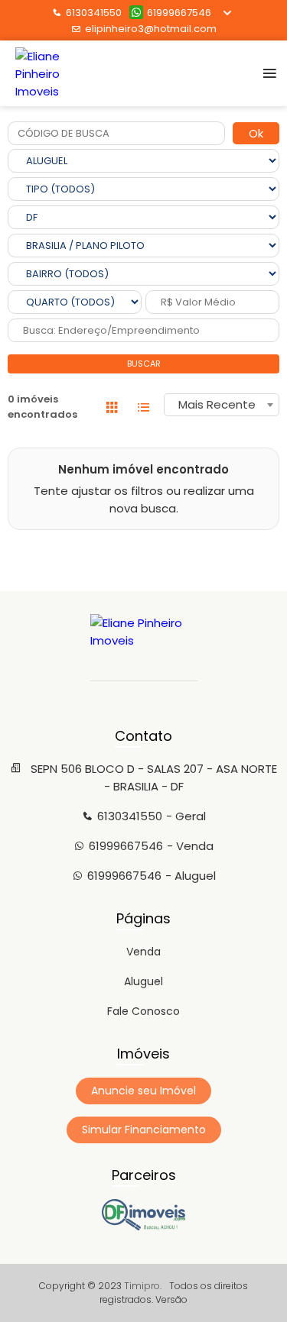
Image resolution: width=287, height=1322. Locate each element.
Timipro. (142, 1285)
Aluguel (143, 981)
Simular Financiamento (144, 1129)
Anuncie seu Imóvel (143, 1090)
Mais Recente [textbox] (217, 404)
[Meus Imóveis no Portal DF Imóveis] (144, 1226)
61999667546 (179, 12)
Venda (143, 951)
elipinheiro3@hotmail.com (151, 28)
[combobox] (221, 404)
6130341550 (94, 12)
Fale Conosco (143, 1011)
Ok (256, 133)
